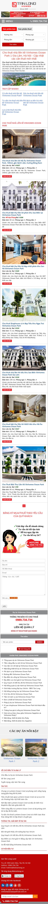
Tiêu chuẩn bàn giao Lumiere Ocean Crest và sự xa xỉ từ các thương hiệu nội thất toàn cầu (23, 798)
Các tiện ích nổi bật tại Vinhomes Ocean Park (20, 666)
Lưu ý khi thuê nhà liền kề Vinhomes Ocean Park (11, 112)
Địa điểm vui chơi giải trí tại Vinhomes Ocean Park (22, 680)
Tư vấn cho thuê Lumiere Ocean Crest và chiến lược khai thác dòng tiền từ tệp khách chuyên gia (23, 815)
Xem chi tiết (7, 176)
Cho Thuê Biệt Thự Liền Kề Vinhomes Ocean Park (23, 484)
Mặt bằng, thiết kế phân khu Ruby (16, 718)
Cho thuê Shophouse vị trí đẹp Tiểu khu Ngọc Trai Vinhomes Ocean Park (23, 324)
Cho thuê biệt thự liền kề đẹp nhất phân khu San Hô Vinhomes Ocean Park (23, 267)
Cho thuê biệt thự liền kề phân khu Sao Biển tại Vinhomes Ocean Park (22, 213)
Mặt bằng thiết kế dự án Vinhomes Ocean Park (21, 669)
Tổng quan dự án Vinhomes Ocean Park (19, 660)
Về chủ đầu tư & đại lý (11, 770)
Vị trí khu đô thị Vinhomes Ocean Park (18, 694)
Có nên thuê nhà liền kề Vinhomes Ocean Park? (12, 94)
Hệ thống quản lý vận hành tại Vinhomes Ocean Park (23, 686)
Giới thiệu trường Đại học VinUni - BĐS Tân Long (22, 688)
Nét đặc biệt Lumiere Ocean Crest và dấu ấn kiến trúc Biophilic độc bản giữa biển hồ (22, 804)
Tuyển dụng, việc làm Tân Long (13, 782)
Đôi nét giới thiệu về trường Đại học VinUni (18, 832)
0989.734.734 (40, 21)
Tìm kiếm (13, 44)
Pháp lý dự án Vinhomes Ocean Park (17, 702)
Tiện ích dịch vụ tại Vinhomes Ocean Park (19, 697)
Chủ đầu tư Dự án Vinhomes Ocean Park (17, 775)
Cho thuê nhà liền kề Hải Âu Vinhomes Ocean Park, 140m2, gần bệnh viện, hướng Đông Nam (22, 161)
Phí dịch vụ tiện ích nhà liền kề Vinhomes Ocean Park (33, 103)
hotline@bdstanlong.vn (15, 868)
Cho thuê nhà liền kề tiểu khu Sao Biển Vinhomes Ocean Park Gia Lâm (23, 373)
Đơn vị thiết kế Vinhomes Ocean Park (18, 700)
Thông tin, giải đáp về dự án (13, 821)
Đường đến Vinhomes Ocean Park (16, 674)
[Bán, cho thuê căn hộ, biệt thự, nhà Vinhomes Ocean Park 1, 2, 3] (24, 9)
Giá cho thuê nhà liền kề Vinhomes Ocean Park (33, 94)
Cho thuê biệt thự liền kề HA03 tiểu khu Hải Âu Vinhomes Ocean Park (22, 425)
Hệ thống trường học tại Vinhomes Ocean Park (21, 691)
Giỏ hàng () (25, 649)
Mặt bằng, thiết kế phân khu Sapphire (18, 721)
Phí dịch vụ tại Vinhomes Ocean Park (17, 671)
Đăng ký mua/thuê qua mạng (24, 631)
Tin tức (4, 786)
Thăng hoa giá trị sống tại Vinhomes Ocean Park (22, 710)
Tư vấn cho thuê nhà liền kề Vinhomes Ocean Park (12, 103)
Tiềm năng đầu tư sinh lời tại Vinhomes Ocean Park (23, 663)
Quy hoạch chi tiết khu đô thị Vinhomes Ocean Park (23, 683)
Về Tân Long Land (8, 778)
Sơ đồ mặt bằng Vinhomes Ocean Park (16, 844)
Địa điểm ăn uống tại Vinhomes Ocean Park (20, 677)
